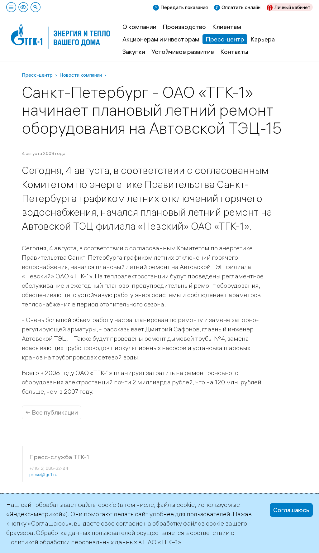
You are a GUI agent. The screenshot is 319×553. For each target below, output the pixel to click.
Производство (184, 27)
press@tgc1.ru (43, 474)
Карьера (262, 39)
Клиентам (226, 27)
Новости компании (81, 75)
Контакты (234, 51)
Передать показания (184, 7)
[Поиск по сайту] (35, 7)
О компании (139, 27)
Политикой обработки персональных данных (71, 542)
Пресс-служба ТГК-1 (59, 457)
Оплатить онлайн (240, 7)
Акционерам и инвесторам (160, 39)
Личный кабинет (292, 7)
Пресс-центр (225, 39)
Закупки (133, 51)
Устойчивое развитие (182, 51)
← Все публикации (51, 412)
